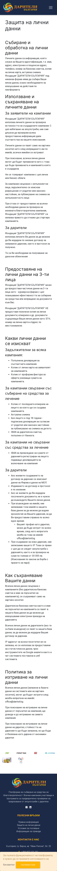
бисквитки (8, 864)
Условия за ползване (28, 828)
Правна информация (28, 822)
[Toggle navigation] (51, 7)
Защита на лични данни (28, 825)
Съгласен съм (28, 865)
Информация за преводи (28, 831)
